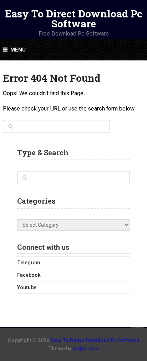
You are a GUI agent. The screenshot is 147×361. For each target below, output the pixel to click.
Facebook (29, 275)
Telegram (28, 262)
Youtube (26, 287)
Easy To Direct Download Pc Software (73, 18)
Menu (18, 50)
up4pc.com (85, 348)
